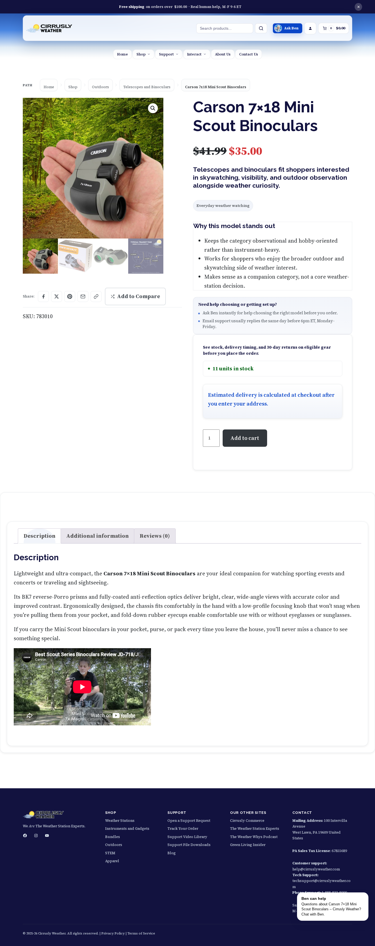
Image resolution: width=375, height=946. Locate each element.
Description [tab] (39, 536)
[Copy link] (96, 296)
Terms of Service (141, 933)
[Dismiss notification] (358, 7)
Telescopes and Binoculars (146, 87)
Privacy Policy (113, 933)
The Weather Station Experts (254, 828)
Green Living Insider (247, 844)
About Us (223, 54)
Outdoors (100, 87)
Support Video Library (187, 836)
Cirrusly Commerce (247, 820)
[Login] (310, 28)
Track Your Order (182, 828)
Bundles (112, 836)
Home (122, 54)
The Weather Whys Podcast (254, 836)
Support (166, 54)
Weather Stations (120, 820)
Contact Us (248, 54)
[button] (153, 108)
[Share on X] (56, 296)
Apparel (112, 861)
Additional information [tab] (97, 536)
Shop (140, 54)
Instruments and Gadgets (127, 828)
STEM (110, 853)
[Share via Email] (82, 296)
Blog (171, 853)
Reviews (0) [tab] (155, 536)
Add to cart (244, 438)
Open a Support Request (188, 820)
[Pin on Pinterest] (69, 296)
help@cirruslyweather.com (316, 869)
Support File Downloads (189, 844)
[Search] (261, 28)
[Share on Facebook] (43, 296)
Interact (194, 54)
